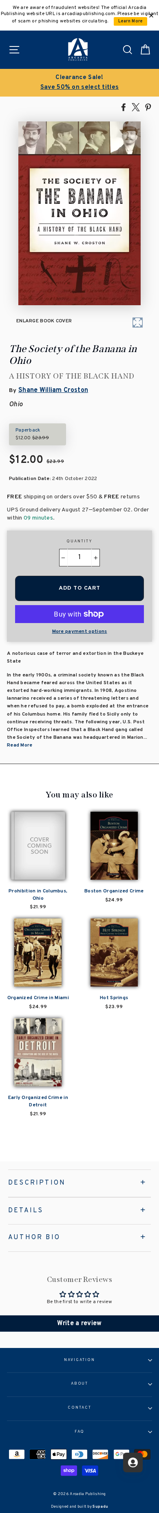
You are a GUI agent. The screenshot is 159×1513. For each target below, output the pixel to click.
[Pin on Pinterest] (148, 106)
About (79, 1383)
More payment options (79, 631)
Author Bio (34, 1237)
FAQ (80, 1431)
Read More (20, 745)
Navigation (79, 1360)
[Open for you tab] (133, 1462)
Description (37, 1183)
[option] (79, 82)
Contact (79, 1407)
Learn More (130, 21)
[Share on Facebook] (123, 106)
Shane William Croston (53, 390)
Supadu (100, 1506)
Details (25, 1211)
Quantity (79, 541)
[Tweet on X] (136, 106)
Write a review (79, 1323)
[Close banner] (151, 15)
